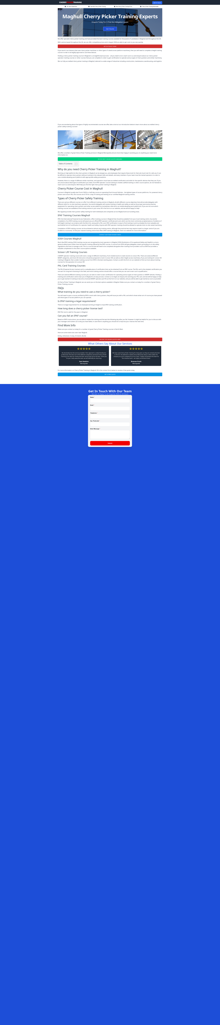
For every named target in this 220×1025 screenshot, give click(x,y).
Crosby (72, 336)
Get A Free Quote (110, 374)
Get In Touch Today (110, 46)
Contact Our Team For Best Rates (110, 235)
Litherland (65, 336)
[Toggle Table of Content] (75, 163)
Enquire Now (110, 380)
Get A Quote (110, 29)
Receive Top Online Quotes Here (110, 339)
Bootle (84, 336)
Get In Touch (157, 3)
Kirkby (60, 336)
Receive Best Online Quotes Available (110, 159)
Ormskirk (78, 336)
